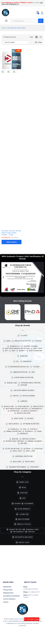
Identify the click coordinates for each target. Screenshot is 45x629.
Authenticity (7, 587)
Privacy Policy (7, 590)
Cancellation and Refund (11, 596)
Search (40, 21)
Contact (5, 602)
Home (4, 28)
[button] (3, 277)
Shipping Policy (8, 593)
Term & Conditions (9, 599)
